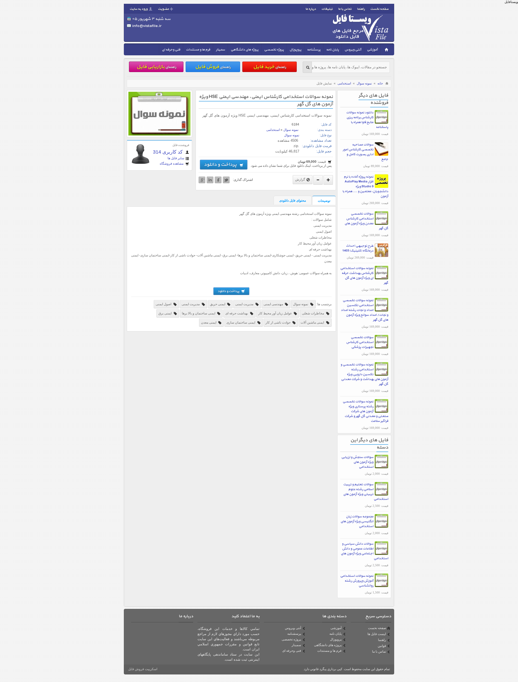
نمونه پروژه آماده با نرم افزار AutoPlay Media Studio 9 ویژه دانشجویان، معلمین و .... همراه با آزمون (365, 186)
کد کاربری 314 (168, 152)
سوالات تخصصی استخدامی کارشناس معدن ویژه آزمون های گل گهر (366, 221)
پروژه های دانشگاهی (244, 49)
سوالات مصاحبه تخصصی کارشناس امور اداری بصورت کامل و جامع (365, 152)
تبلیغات (327, 8)
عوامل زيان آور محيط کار (275, 313)
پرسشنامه (314, 49)
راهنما (361, 8)
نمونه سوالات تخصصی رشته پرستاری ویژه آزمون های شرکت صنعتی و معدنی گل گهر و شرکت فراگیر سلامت (365, 411)
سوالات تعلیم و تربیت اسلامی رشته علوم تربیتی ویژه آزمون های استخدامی (365, 491)
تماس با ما (345, 8)
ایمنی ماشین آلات (313, 322)
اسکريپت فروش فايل (142, 669)
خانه (380, 83)
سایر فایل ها (176, 158)
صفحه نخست (379, 8)
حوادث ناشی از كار (278, 322)
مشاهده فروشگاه (172, 163)
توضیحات (324, 201)
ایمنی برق (165, 313)
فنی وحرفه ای (171, 49)
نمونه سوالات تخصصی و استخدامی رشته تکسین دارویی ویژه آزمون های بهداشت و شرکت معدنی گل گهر (364, 374)
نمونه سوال (364, 83)
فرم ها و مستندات (198, 49)
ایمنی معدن (209, 322)
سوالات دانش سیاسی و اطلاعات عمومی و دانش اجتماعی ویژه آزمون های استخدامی (364, 551)
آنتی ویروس (353, 49)
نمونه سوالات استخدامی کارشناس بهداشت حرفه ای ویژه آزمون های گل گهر (364, 275)
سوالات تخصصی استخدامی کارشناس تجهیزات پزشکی (359, 342)
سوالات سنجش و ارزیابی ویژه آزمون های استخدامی (357, 462)
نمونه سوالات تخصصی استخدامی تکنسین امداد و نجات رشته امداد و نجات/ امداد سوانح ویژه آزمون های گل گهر (364, 310)
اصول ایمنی (164, 304)
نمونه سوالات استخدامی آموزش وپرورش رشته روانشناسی (356, 581)
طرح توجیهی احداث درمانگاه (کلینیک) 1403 (357, 248)
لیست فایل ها (376, 634)
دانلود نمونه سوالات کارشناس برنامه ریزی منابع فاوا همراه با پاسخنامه (367, 120)
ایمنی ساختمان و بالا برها (199, 313)
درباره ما (310, 8)
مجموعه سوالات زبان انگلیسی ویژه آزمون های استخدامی (356, 521)
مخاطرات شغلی (313, 313)
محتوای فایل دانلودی (292, 200)
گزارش (300, 179)
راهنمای (269, 66)
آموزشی (372, 49)
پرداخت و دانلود (221, 164)
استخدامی (344, 83)
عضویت (163, 8)
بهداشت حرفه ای (237, 313)
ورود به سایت (139, 8)
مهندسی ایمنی (274, 304)
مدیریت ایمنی (244, 304)
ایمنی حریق (218, 304)
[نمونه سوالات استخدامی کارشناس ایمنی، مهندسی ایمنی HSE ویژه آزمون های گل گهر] (159, 134)
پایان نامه (332, 49)
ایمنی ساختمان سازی (241, 322)
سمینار (220, 49)
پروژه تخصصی (274, 49)
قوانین (382, 646)
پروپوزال (295, 49)
